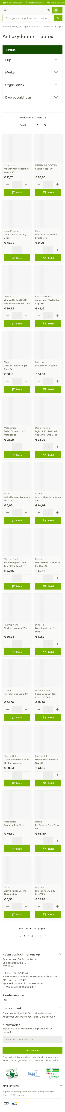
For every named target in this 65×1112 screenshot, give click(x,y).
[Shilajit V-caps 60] (48, 148)
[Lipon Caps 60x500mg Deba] (17, 214)
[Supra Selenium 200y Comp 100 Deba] (48, 673)
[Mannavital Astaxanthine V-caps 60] (17, 148)
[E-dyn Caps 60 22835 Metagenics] (17, 411)
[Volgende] (44, 936)
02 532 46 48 (21, 973)
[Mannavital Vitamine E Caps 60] (48, 739)
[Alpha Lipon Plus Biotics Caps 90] (48, 279)
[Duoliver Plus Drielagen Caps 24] (17, 345)
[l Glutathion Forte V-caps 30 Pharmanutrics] (17, 739)
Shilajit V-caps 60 (44, 168)
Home (6, 26)
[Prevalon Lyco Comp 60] (17, 673)
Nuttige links (20, 1013)
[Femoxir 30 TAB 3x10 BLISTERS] (48, 870)
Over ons (8, 1013)
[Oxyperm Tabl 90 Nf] (17, 805)
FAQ (5, 1000)
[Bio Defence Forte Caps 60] (48, 805)
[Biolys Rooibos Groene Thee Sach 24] (17, 870)
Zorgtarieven (47, 1016)
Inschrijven (32, 1050)
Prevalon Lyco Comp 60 (16, 693)
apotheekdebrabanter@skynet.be (37, 976)
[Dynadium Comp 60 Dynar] (48, 608)
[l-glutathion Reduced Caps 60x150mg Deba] (48, 411)
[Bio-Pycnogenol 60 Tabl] (17, 608)
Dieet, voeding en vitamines (26, 26)
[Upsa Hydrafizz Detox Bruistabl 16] (48, 214)
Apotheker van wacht (15, 1016)
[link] (20, 936)
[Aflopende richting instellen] (45, 125)
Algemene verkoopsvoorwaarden (19, 1091)
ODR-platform (18, 1094)
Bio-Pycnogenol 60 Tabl (16, 628)
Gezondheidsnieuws (39, 1013)
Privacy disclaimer (46, 1091)
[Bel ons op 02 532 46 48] (48, 10)
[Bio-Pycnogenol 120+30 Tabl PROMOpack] (17, 542)
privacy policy (51, 1060)
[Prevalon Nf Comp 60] (48, 345)
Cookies (6, 1094)
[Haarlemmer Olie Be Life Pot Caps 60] (48, 542)
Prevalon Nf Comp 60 (46, 365)
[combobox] (29, 18)
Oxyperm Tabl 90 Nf (14, 825)
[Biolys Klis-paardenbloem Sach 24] (17, 476)
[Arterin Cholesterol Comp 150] (48, 476)
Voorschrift (33, 1016)
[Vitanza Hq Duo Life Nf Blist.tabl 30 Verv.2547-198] (17, 279)
